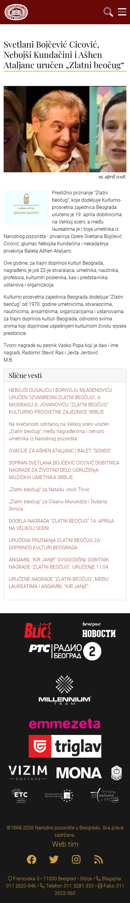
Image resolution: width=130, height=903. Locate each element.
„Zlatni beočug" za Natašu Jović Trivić (49, 489)
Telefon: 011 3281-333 (69, 886)
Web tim (65, 844)
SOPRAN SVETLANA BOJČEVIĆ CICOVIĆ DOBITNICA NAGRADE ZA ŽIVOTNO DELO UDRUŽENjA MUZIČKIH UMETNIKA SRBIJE (64, 470)
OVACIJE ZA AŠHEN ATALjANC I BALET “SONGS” (60, 451)
